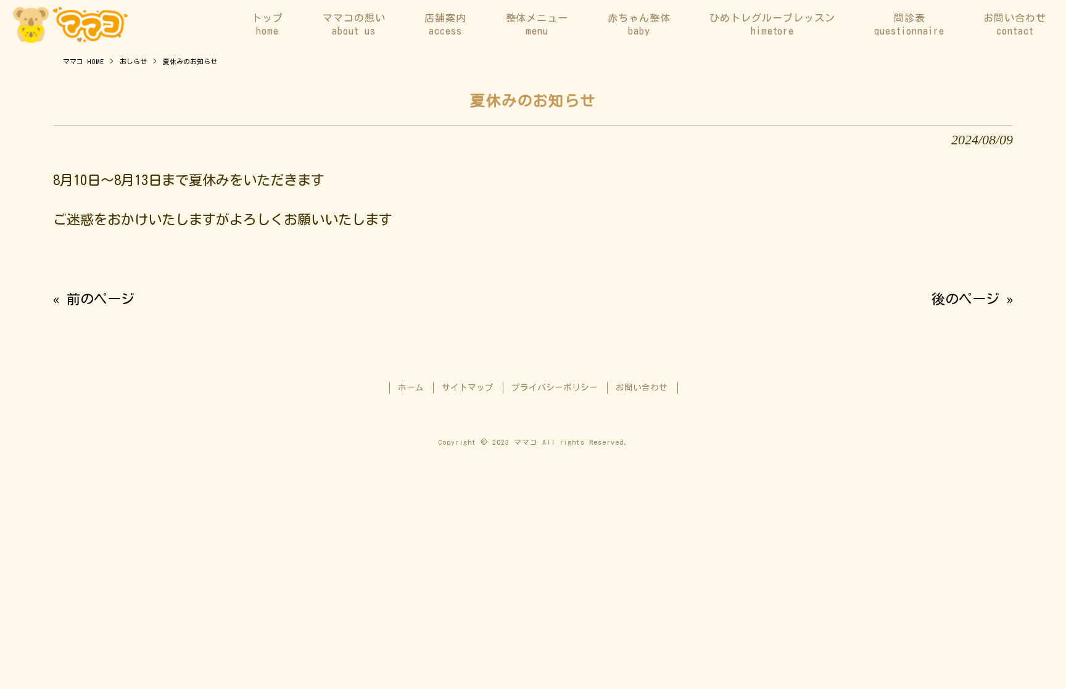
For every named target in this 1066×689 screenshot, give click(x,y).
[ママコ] (70, 25)
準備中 (1044, 152)
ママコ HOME (83, 61)
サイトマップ (468, 387)
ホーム (411, 387)
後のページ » (972, 299)
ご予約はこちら (1044, 295)
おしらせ (133, 61)
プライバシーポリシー (554, 387)
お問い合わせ (641, 387)
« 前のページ (93, 299)
